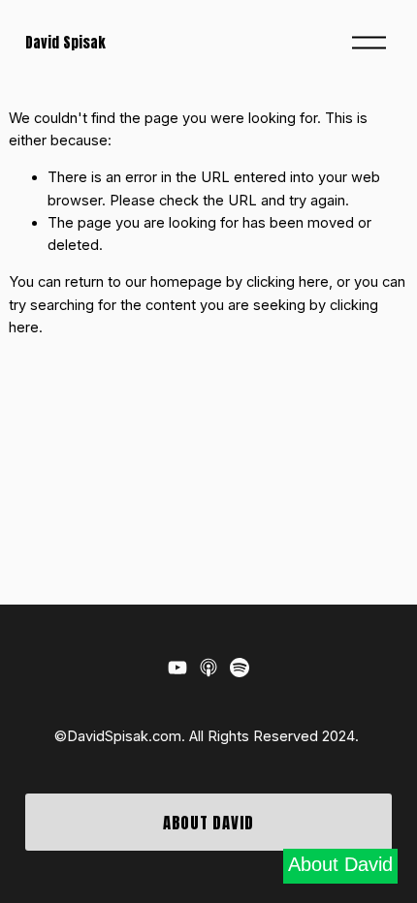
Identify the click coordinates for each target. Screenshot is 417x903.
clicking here (287, 282)
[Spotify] (239, 667)
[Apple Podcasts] (208, 667)
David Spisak (66, 42)
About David (208, 822)
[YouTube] (177, 667)
